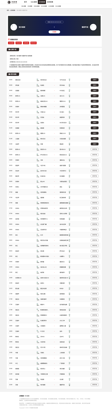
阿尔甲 (17, 112)
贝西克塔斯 (63, 138)
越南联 (17, 368)
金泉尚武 (62, 342)
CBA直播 (30, 6)
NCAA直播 (58, 6)
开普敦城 (62, 374)
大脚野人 (62, 256)
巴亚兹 (42, 117)
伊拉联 (17, 85)
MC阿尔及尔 (63, 122)
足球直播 (42, 2)
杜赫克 (42, 85)
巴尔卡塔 (42, 347)
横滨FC (42, 304)
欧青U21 (17, 96)
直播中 (94, 79)
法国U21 (42, 96)
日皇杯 (17, 304)
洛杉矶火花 (43, 267)
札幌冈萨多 (43, 320)
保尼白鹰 (42, 294)
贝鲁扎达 (42, 112)
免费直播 (26, 43)
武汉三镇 (62, 358)
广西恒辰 (62, 363)
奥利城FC (62, 272)
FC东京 (42, 331)
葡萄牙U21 (63, 101)
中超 (16, 352)
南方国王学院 (63, 245)
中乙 (16, 363)
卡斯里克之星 (44, 374)
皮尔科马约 (43, 171)
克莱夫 (42, 122)
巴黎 (41, 144)
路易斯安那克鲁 (64, 235)
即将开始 (94, 149)
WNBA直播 (36, 6)
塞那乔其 (62, 384)
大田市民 (42, 342)
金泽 (61, 331)
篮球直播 (50, 2)
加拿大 (42, 283)
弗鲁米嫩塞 (43, 106)
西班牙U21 (43, 149)
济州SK (42, 336)
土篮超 (17, 138)
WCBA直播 (44, 6)
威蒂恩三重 (63, 326)
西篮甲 (17, 165)
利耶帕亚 (62, 128)
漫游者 (42, 197)
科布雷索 (62, 176)
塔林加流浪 (63, 310)
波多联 (17, 219)
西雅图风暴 (63, 267)
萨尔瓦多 (62, 251)
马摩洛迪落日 (63, 181)
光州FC (62, 336)
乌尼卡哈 (42, 165)
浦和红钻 (62, 160)
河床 (41, 160)
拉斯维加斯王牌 (64, 240)
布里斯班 (62, 299)
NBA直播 (34, 2)
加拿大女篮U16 (44, 277)
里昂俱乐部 (63, 192)
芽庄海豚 (62, 368)
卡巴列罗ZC (63, 171)
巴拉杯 (17, 171)
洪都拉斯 (62, 283)
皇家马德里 (63, 165)
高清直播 (11, 43)
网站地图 (35, 407)
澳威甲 (17, 294)
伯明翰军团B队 (44, 245)
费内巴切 (42, 138)
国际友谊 (17, 80)
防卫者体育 (63, 197)
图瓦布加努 (43, 288)
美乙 (16, 235)
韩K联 (17, 336)
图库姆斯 (42, 90)
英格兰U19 (63, 133)
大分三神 (62, 320)
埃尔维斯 (42, 384)
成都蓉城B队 (43, 363)
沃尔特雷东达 (44, 187)
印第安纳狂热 (44, 208)
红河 (41, 235)
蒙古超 (17, 288)
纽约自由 (42, 213)
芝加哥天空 (43, 229)
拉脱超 (17, 90)
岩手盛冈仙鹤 (63, 304)
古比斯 (61, 379)
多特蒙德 (62, 106)
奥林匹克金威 (63, 347)
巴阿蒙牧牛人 (44, 219)
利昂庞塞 (62, 219)
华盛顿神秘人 (63, 229)
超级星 (42, 128)
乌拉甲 (17, 197)
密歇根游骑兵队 (44, 203)
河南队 (42, 352)
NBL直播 (23, 6)
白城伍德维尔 (63, 315)
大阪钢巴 (42, 326)
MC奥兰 (62, 112)
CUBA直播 (51, 6)
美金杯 (17, 251)
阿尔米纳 (62, 85)
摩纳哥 (61, 144)
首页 (25, 2)
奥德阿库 (62, 117)
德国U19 (42, 133)
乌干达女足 (63, 80)
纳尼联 (42, 272)
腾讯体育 (33, 43)
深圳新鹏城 (43, 358)
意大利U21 (63, 149)
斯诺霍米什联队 (44, 256)
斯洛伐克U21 (63, 154)
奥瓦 (61, 187)
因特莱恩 (62, 294)
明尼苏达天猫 (44, 240)
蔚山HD (42, 181)
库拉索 (42, 251)
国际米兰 (62, 261)
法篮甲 (17, 144)
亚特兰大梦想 (63, 213)
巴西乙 (17, 187)
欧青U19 (17, 133)
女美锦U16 (18, 277)
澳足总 (17, 299)
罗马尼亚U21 (44, 154)
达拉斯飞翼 (43, 224)
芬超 (16, 379)
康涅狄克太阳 (63, 208)
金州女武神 (63, 224)
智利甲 (17, 176)
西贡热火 (42, 368)
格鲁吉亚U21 (44, 101)
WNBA (17, 208)
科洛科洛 (42, 176)
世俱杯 (17, 106)
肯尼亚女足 (43, 80)
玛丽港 (42, 379)
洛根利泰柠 (43, 299)
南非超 (17, 374)
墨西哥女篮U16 (64, 277)
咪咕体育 (18, 43)
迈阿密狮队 (43, 192)
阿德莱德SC (43, 315)
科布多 (61, 288)
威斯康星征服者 (64, 203)
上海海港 (62, 352)
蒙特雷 (42, 261)
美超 (16, 192)
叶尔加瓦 (62, 90)
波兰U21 (62, 96)
